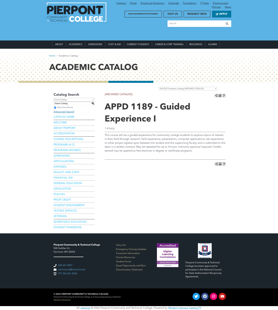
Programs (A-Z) (64, 144)
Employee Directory (152, 3)
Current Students (138, 44)
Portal (133, 3)
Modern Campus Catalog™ (184, 308)
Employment (220, 3)
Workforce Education (70, 222)
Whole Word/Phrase (65, 107)
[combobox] (188, 88)
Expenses (60, 167)
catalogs (85, 308)
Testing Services (65, 211)
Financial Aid (63, 178)
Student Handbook (68, 227)
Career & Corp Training (169, 44)
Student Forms (123, 262)
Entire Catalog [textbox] (60, 100)
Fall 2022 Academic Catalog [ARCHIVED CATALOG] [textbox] (182, 89)
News (228, 7)
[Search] (227, 23)
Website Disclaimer (62, 300)
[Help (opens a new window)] (223, 95)
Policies (216, 7)
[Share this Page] (216, 95)
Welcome (60, 122)
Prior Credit (62, 200)
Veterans (60, 216)
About (59, 44)
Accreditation (64, 133)
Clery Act (121, 245)
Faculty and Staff (66, 172)
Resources (195, 44)
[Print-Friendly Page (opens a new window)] (220, 95)
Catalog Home (64, 117)
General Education (68, 183)
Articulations (64, 161)
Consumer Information (128, 253)
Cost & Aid (114, 44)
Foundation (189, 3)
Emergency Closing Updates (131, 249)
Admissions (95, 44)
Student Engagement (69, 205)
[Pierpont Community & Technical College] (76, 12)
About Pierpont (65, 128)
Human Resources (125, 257)
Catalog (121, 3)
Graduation (62, 189)
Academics (75, 44)
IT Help (204, 3)
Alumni (212, 44)
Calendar (173, 3)
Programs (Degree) (67, 150)
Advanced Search (64, 112)
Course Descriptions (68, 139)
